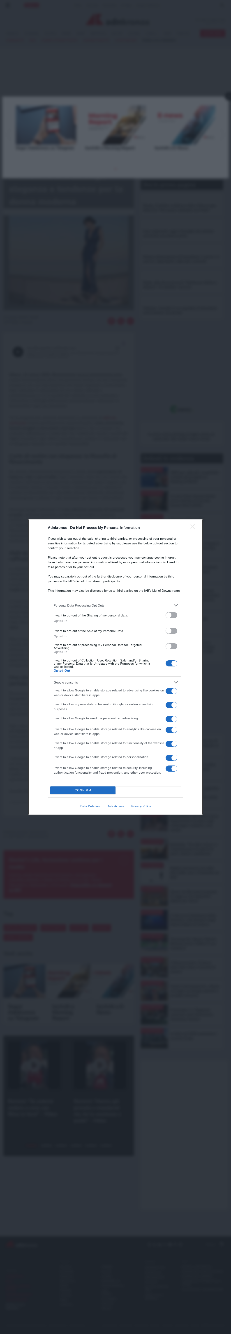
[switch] (171, 615)
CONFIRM (83, 790)
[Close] (193, 528)
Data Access (115, 806)
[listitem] (115, 605)
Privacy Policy (141, 806)
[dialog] (115, 667)
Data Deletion (90, 806)
